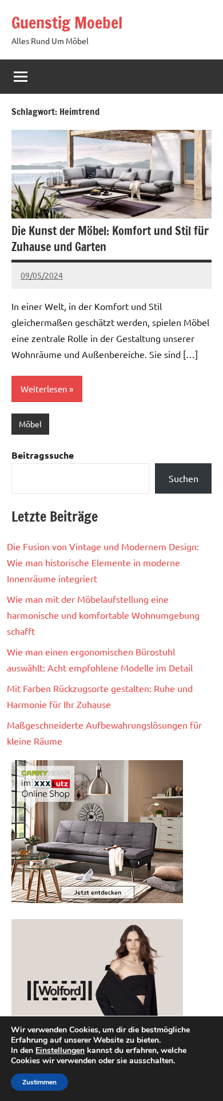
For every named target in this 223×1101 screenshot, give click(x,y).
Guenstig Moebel (66, 22)
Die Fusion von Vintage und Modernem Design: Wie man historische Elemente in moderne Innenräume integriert (103, 562)
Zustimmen (39, 1082)
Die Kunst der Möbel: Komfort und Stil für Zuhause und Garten (110, 238)
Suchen (183, 478)
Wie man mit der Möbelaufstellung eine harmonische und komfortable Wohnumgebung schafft (103, 615)
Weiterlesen (44, 388)
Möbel (30, 424)
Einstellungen (60, 1051)
